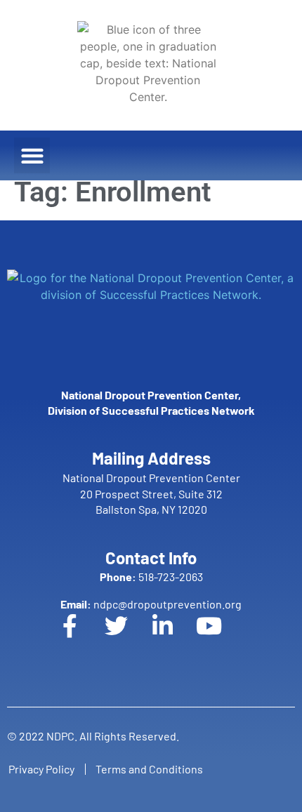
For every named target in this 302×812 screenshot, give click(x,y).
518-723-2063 (151, 576)
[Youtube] (220, 637)
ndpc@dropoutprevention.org (151, 604)
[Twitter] (128, 637)
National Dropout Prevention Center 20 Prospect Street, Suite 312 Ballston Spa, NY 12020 (151, 493)
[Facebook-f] (81, 637)
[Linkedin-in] (174, 637)
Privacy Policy (41, 769)
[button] (32, 155)
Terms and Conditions (149, 769)
